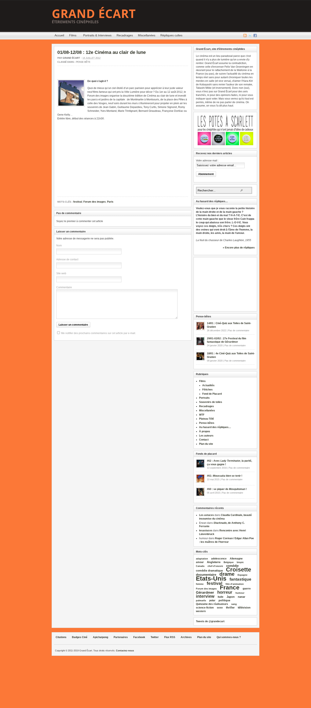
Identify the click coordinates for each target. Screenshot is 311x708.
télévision (244, 607)
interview (205, 596)
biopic (240, 562)
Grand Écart (94, 13)
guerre (247, 588)
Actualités (208, 385)
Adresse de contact (67, 259)
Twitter (250, 35)
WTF (201, 414)
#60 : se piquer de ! (227, 489)
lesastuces (205, 530)
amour (200, 562)
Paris (110, 201)
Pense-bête (83, 62)
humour (239, 593)
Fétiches (207, 389)
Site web (61, 273)
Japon (231, 596)
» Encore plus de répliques (239, 247)
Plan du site (206, 443)
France (229, 587)
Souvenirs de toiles (210, 402)
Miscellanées (146, 35)
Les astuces (206, 515)
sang (234, 604)
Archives (186, 637)
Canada (200, 566)
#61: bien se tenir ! (224, 475)
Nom (59, 245)
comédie (232, 565)
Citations (61, 637)
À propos (204, 431)
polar (212, 600)
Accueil (59, 35)
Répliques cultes (171, 35)
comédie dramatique (209, 570)
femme (200, 584)
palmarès (201, 600)
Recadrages (125, 35)
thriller (230, 607)
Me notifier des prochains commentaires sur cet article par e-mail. (98, 333)
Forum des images (94, 201)
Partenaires (121, 637)
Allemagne (236, 558)
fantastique (240, 579)
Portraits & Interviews (97, 35)
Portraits (204, 397)
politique (224, 600)
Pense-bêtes (206, 423)
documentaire (206, 574)
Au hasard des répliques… (215, 427)
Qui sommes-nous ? (229, 637)
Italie (220, 596)
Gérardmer (205, 592)
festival (77, 201)
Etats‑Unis (211, 578)
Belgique (229, 562)
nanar (241, 596)
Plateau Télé (206, 418)
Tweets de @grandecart (210, 621)
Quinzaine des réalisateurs (212, 604)
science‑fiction (205, 607)
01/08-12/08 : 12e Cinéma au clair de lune (101, 52)
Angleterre (213, 562)
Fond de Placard (212, 393)
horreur (224, 592)
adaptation (202, 558)
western (201, 611)
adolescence (219, 558)
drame (226, 574)
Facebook (255, 35)
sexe (220, 607)
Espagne (242, 575)
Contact (204, 439)
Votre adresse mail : (207, 160)
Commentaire (64, 287)
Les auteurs (206, 435)
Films (71, 36)
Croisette (238, 569)
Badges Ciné (79, 637)
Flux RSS (245, 35)
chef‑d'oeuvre (215, 566)
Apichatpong (100, 637)
